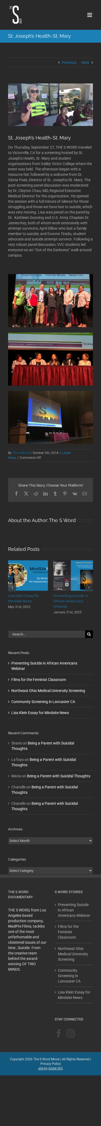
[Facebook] (59, 1028)
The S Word (20, 453)
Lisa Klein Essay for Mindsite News (40, 707)
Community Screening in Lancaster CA (43, 696)
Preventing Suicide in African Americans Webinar (74, 904)
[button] (12, 585)
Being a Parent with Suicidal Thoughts (58, 770)
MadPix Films (19, 921)
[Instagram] (71, 1028)
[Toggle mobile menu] (90, 15)
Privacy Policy (50, 1058)
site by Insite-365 (50, 1063)
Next (85, 62)
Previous (69, 62)
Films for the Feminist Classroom (38, 674)
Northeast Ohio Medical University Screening (48, 685)
